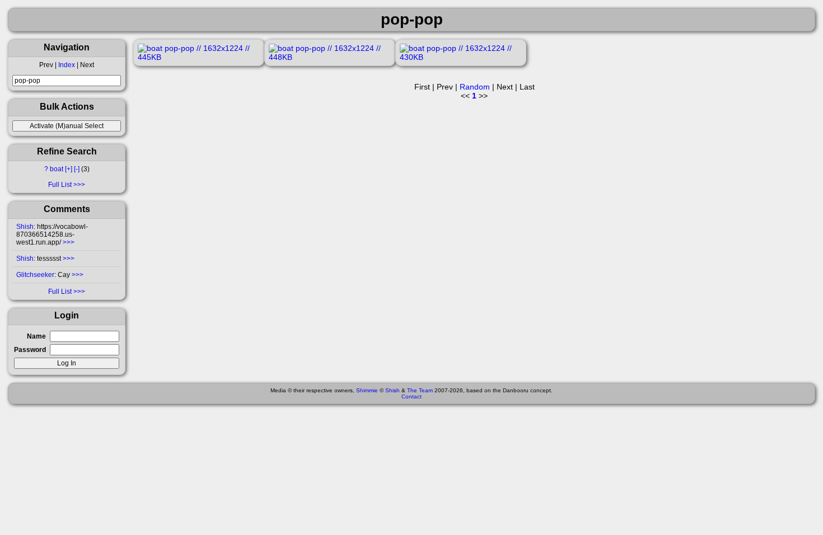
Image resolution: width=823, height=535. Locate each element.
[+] (68, 169)
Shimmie (367, 390)
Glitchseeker (35, 275)
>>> (67, 242)
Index (66, 65)
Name (36, 336)
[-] (77, 169)
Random (475, 86)
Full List (60, 185)
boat (56, 169)
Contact (411, 396)
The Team (420, 390)
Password (30, 350)
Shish (25, 227)
